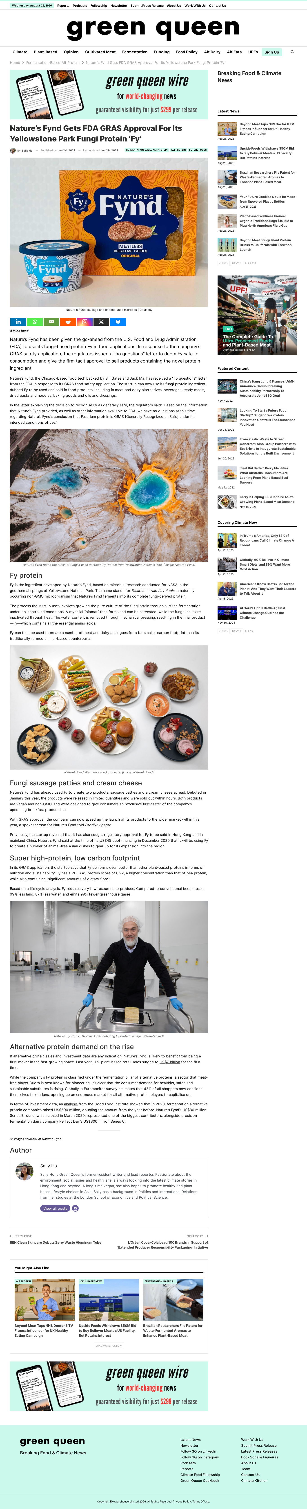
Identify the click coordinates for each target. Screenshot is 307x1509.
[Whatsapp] (35, 322)
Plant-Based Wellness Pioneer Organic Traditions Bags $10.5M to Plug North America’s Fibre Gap (266, 220)
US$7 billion (170, 1062)
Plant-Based (45, 52)
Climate (20, 52)
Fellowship (99, 5)
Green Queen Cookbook (199, 1480)
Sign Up (272, 52)
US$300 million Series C (104, 1121)
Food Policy (187, 52)
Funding (162, 52)
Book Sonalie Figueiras (259, 1457)
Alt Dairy (212, 52)
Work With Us (195, 5)
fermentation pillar (118, 1077)
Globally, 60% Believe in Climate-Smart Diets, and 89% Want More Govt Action (265, 564)
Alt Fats (234, 52)
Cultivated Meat (100, 52)
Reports (63, 5)
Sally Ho (48, 1166)
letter (24, 405)
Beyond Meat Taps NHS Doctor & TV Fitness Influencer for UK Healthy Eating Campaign (267, 128)
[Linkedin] (18, 322)
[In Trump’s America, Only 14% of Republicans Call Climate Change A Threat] (227, 540)
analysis (71, 1104)
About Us (174, 5)
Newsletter (119, 5)
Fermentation (135, 52)
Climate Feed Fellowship (200, 1475)
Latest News (190, 1439)
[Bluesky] (118, 322)
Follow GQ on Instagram (199, 1457)
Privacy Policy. (182, 1501)
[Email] (51, 322)
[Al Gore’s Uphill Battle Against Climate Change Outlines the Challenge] (227, 613)
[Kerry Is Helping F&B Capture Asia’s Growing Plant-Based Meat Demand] (227, 502)
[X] (101, 322)
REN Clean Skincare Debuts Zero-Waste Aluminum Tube (55, 1242)
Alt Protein (178, 149)
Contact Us (217, 5)
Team (245, 1469)
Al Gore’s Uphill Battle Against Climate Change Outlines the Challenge (262, 612)
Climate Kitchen (254, 1480)
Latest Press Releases (259, 1451)
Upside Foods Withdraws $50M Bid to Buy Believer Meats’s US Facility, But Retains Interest (267, 153)
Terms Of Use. (201, 1501)
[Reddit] (68, 322)
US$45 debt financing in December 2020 (135, 840)
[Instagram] (85, 322)
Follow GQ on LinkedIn (198, 1451)
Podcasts (80, 5)
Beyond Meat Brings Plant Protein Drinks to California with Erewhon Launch (266, 244)
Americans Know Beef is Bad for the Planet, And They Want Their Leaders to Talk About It (268, 588)
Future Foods (198, 149)
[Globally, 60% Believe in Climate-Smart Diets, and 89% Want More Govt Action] (227, 564)
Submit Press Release (147, 5)
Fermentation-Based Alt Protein (146, 149)
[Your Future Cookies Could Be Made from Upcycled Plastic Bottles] (227, 202)
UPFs (253, 52)
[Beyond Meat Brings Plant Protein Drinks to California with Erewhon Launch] (227, 245)
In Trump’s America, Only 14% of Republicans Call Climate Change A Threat (267, 540)
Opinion (71, 52)
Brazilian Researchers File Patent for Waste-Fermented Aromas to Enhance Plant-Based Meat (267, 177)
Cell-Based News (91, 1281)
